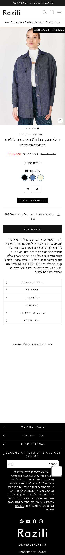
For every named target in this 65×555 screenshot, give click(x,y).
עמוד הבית (53, 22)
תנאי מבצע (32, 320)
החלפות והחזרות (32, 313)
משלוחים (32, 305)
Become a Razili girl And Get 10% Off (33, 455)
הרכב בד (32, 290)
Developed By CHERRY (32, 544)
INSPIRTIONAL (33, 444)
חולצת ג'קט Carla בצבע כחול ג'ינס (25, 22)
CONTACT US (33, 435)
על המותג (32, 297)
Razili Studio (32, 134)
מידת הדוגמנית (32, 282)
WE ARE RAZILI (33, 426)
